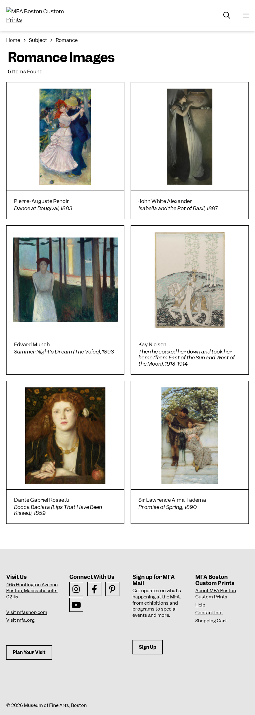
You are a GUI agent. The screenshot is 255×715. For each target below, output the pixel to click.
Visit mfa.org (20, 620)
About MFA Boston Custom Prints (215, 594)
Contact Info (209, 613)
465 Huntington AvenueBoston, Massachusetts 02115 (32, 591)
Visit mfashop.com (26, 612)
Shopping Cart (211, 621)
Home (13, 40)
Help (200, 605)
